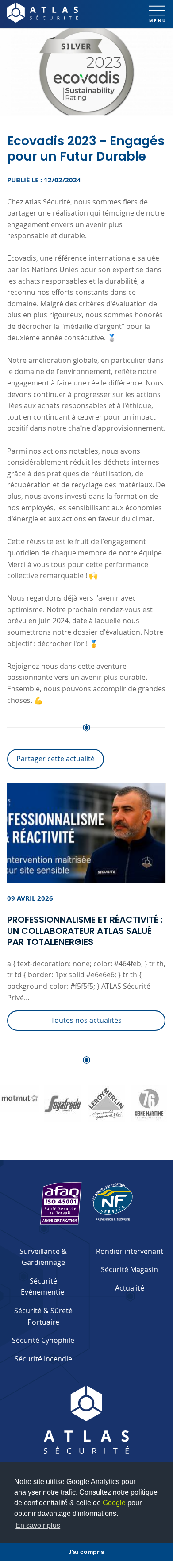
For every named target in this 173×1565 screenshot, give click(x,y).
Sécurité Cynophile (43, 1340)
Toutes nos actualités (86, 1020)
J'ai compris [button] (86, 1551)
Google (114, 1503)
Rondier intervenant (129, 1251)
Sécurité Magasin (129, 1269)
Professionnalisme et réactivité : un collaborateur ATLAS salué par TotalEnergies (85, 931)
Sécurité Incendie (43, 1359)
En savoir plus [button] (37, 1525)
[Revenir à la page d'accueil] (42, 13)
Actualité (129, 1288)
